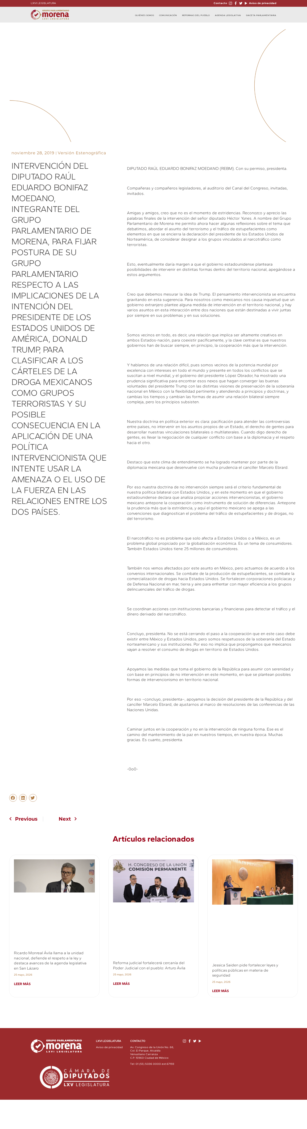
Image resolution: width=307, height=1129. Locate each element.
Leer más (22, 984)
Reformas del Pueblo (196, 15)
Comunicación (168, 15)
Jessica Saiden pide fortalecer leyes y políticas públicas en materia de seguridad (245, 970)
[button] (13, 798)
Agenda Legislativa (228, 15)
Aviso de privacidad (262, 3)
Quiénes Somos (144, 15)
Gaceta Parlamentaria (261, 15)
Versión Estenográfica (82, 152)
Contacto (220, 3)
